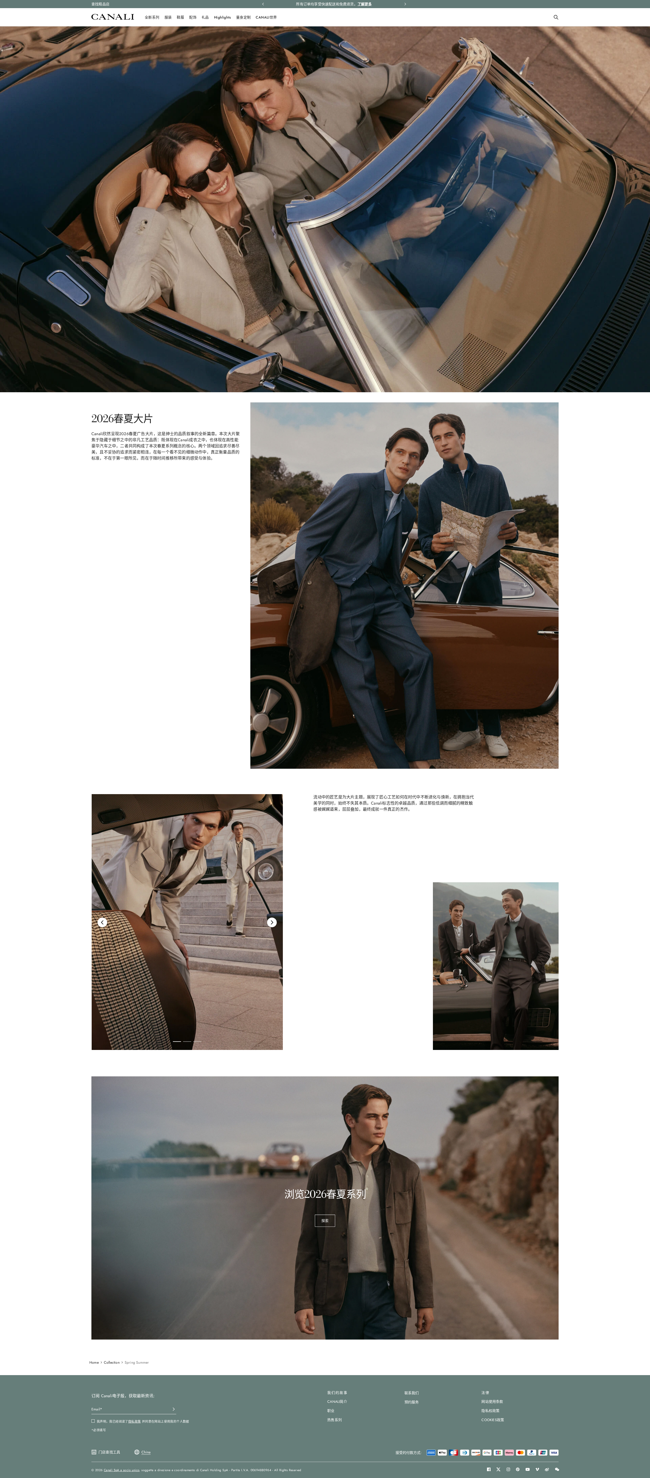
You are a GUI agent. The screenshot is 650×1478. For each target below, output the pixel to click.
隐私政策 (377, 765)
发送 (375, 778)
